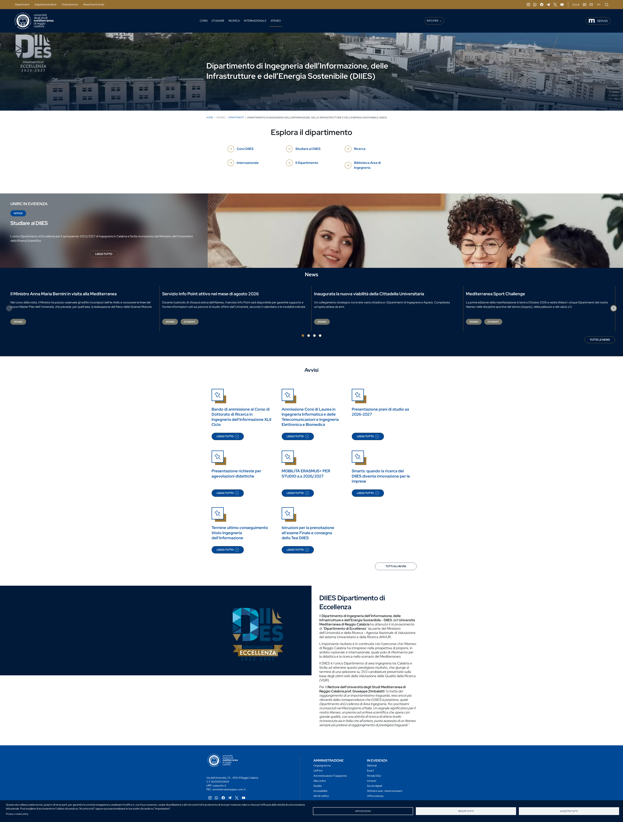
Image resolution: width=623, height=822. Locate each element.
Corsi (204, 20)
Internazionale (255, 20)
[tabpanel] (84, 308)
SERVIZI (602, 21)
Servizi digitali (374, 786)
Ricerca (234, 20)
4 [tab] (320, 335)
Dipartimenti (22, 4)
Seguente (613, 308)
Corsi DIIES (245, 149)
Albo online (319, 781)
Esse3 (370, 770)
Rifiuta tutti (466, 811)
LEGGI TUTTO (106, 254)
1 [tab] (303, 335)
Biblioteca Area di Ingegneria (367, 165)
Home (209, 117)
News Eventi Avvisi (93, 4)
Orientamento (70, 4)
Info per (433, 20)
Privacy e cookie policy (17, 813)
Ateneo (276, 20)
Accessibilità (320, 791)
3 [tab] (314, 335)
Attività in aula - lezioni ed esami (384, 791)
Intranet (371, 781)
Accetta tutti (569, 811)
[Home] (33, 21)
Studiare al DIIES (307, 149)
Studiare (218, 20)
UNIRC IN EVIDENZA (29, 203)
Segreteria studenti (45, 4)
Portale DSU (374, 775)
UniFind (317, 770)
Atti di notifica (321, 796)
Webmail (372, 765)
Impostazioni (363, 811)
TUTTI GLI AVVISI (395, 566)
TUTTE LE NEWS (600, 339)
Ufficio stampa (375, 796)
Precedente (9, 308)
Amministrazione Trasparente (330, 775)
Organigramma (322, 765)
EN (598, 4)
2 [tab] (308, 335)
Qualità (317, 786)
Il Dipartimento (306, 163)
